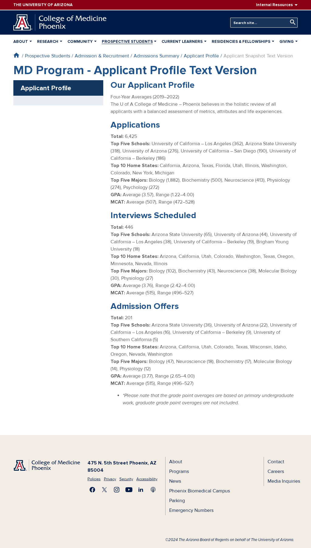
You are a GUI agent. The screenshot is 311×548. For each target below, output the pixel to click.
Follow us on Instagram (116, 490)
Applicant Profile (201, 56)
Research (47, 41)
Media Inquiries (284, 481)
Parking (177, 501)
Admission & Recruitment (102, 56)
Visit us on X (104, 490)
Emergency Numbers (191, 510)
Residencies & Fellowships (241, 41)
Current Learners (182, 41)
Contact (276, 462)
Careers (276, 471)
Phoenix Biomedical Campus (199, 491)
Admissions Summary (156, 56)
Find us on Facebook (92, 490)
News (175, 481)
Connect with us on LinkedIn (141, 490)
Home (16, 55)
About (20, 41)
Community (80, 41)
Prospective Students (127, 41)
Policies (94, 479)
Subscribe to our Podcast (153, 490)
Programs (179, 471)
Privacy (110, 479)
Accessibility (146, 479)
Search (291, 22)
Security (126, 479)
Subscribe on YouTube (129, 490)
